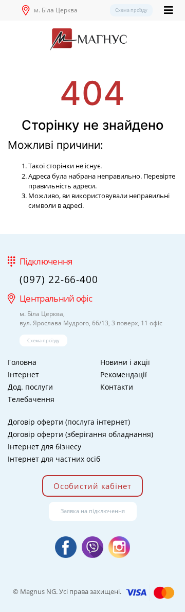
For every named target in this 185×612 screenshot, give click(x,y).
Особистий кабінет (92, 486)
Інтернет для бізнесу (44, 446)
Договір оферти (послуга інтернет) (69, 422)
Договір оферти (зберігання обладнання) (80, 434)
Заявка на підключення (93, 511)
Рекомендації (123, 374)
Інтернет (23, 374)
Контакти (116, 387)
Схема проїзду (131, 10)
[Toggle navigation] (168, 10)
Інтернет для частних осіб (54, 459)
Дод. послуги (30, 387)
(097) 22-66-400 (59, 279)
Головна (22, 362)
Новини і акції (125, 362)
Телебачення (31, 399)
